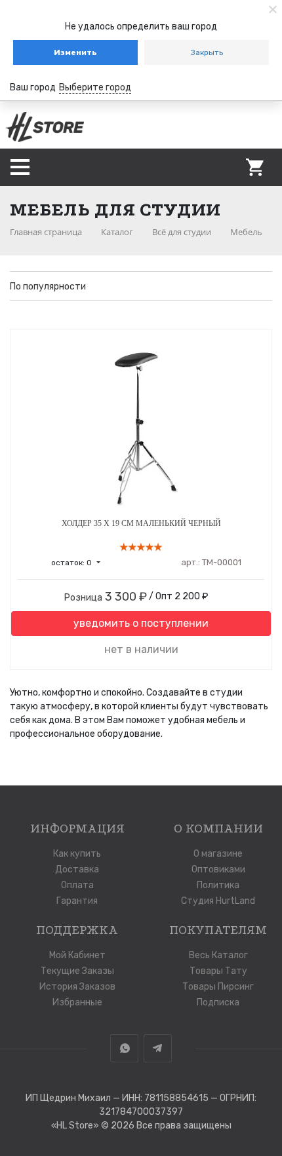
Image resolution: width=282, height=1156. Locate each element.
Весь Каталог (218, 955)
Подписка (218, 1002)
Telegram (158, 1048)
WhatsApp (124, 1048)
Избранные (77, 1002)
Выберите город (95, 87)
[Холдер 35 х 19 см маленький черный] (141, 424)
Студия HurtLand (218, 900)
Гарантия (77, 900)
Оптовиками (218, 869)
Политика (218, 885)
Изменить (75, 52)
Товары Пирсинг (218, 986)
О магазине (218, 853)
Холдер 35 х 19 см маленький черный (141, 523)
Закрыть (207, 52)
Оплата (77, 885)
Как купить (77, 853)
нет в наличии (141, 649)
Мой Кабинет (77, 955)
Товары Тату (218, 971)
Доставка (77, 869)
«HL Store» (76, 1125)
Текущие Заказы (77, 971)
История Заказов (77, 986)
